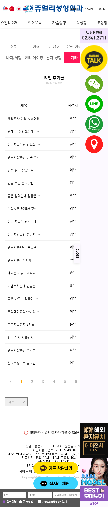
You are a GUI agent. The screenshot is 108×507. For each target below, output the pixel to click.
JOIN (102, 9)
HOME (73, 9)
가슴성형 (59, 22)
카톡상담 (28, 501)
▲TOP (94, 503)
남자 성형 (54, 57)
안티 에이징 (34, 57)
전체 (13, 46)
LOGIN (88, 9)
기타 (74, 57)
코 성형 (54, 46)
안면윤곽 (35, 22)
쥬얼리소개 (9, 22)
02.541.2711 (61, 461)
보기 (64, 502)
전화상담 (12, 501)
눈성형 (82, 22)
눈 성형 (34, 46)
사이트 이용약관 (30, 471)
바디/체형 (14, 57)
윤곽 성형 (74, 46)
